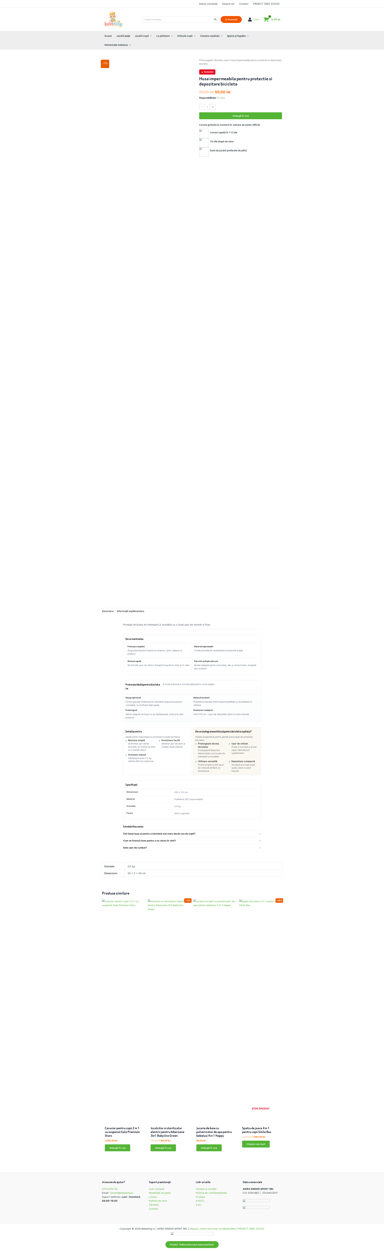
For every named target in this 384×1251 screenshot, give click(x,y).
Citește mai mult (256, 1144)
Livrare (153, 1196)
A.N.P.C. (200, 1200)
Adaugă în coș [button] (117, 1147)
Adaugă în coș (240, 115)
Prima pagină (205, 60)
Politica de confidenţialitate (211, 1192)
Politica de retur (158, 1200)
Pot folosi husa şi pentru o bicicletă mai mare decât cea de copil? (159, 833)
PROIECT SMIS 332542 (251, 1228)
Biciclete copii (221, 60)
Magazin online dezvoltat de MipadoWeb (212, 1228)
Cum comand (156, 1188)
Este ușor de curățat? (135, 847)
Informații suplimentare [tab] (130, 611)
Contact (153, 1208)
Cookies (200, 1196)
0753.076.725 (110, 1188)
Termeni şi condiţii (206, 1188)
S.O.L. (199, 1204)
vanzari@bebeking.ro (122, 1192)
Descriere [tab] (108, 611)
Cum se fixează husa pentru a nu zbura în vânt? (149, 840)
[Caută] (215, 19)
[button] (231, 19)
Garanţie (154, 1204)
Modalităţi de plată (159, 1192)
